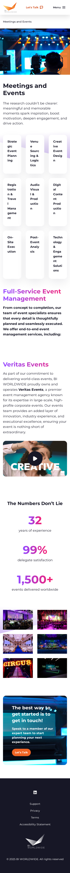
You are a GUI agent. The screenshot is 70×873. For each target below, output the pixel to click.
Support (35, 804)
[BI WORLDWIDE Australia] (10, 7)
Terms (35, 817)
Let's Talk (32, 7)
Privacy (35, 810)
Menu (57, 7)
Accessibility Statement (35, 824)
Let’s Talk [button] (21, 752)
